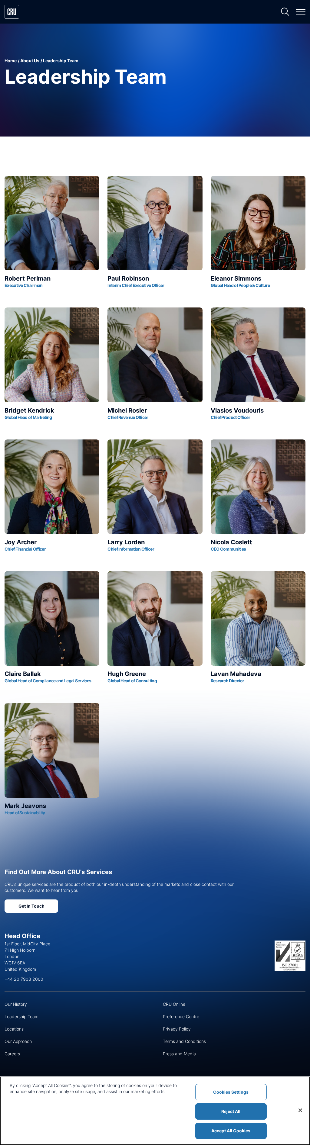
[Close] (300, 1110)
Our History (16, 1004)
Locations (14, 1028)
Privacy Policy (177, 1028)
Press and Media (179, 1053)
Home (11, 60)
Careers (12, 1053)
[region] (155, 1110)
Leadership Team (21, 1016)
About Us (29, 60)
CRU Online (174, 1004)
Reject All (230, 1111)
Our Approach (18, 1041)
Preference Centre (181, 1016)
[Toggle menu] (300, 12)
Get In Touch (31, 906)
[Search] (285, 12)
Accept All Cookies (230, 1130)
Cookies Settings (231, 1092)
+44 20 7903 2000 (24, 979)
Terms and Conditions (184, 1041)
